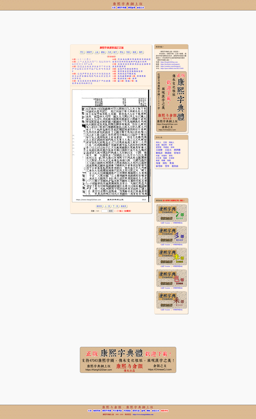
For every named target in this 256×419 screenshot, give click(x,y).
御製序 (89, 52)
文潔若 (171, 158)
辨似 (121, 52)
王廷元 (168, 150)
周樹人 (171, 142)
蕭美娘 (175, 166)
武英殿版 (127, 411)
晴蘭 (163, 160)
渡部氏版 (136, 411)
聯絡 (148, 411)
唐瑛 (170, 156)
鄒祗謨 (159, 153)
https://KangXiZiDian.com (169, 62)
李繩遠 (166, 147)
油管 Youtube (165, 223)
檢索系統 (96, 411)
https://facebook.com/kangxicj (170, 64)
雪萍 (167, 166)
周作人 (158, 142)
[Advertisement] (128, 28)
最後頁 (123, 206)
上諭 (96, 52)
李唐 (170, 145)
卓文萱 (158, 158)
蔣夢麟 (177, 150)
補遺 (134, 52)
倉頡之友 (140, 8)
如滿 (158, 145)
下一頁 (115, 206)
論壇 (143, 411)
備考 (141, 52)
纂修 (103, 52)
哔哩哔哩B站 (177, 223)
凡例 (109, 52)
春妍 (158, 160)
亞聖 (165, 142)
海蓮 (169, 160)
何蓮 (158, 156)
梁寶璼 (158, 147)
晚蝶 (165, 158)
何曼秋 (164, 156)
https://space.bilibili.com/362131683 (172, 68)
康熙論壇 (131, 8)
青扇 (172, 163)
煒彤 (165, 163)
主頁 (114, 8)
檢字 (115, 52)
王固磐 (159, 150)
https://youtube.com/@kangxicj (170, 66)
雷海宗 (177, 153)
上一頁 (107, 206)
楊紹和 (164, 145)
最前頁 (99, 206)
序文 (82, 52)
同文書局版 (117, 411)
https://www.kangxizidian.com (143, 414)
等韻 (128, 52)
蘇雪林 (159, 166)
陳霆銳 (168, 153)
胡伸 (172, 147)
